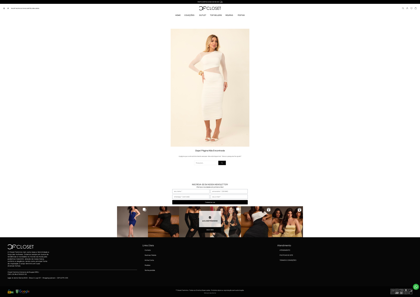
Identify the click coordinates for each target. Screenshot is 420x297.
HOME (178, 15)
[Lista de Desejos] (411, 8)
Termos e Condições (288, 260)
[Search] (403, 8)
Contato (148, 250)
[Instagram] (4, 8)
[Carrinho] (416, 8)
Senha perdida (150, 270)
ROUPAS (229, 15)
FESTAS (241, 15)
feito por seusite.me (210, 293)
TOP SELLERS (216, 15)
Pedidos (147, 265)
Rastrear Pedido (150, 255)
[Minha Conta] (407, 8)
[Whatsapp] (8, 8)
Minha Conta (149, 260)
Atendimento (285, 250)
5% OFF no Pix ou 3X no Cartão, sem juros (25, 8)
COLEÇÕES (189, 15)
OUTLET (202, 15)
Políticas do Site (286, 255)
